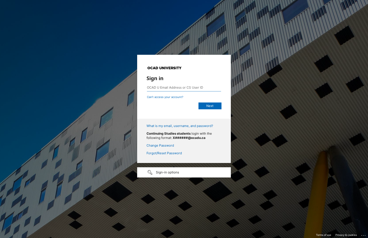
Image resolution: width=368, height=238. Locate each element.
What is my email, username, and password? (180, 126)
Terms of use (323, 235)
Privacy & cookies (346, 235)
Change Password (160, 145)
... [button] (363, 234)
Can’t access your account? (165, 97)
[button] (184, 172)
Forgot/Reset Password (164, 153)
